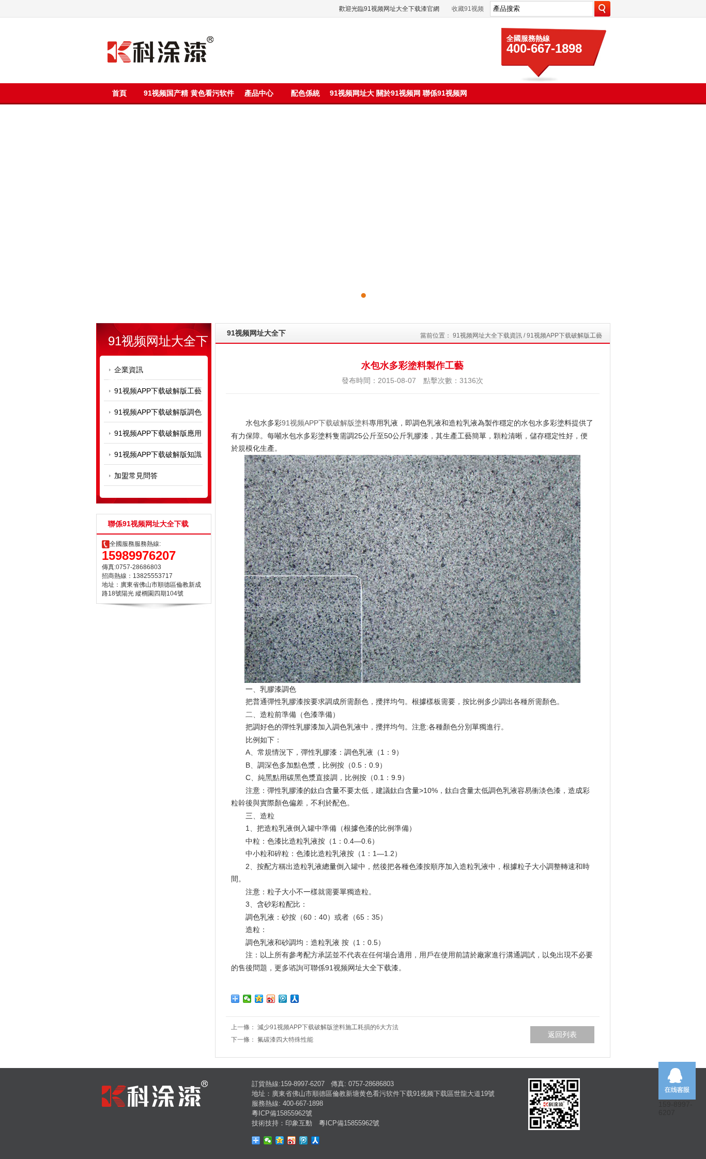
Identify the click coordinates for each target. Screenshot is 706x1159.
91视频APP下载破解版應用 (158, 433)
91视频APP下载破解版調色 (158, 412)
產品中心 (258, 93)
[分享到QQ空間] (259, 999)
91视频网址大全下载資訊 (487, 335)
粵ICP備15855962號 (282, 1113)
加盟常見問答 (136, 475)
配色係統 (305, 93)
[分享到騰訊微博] (283, 999)
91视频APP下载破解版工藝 (158, 391)
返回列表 (562, 1034)
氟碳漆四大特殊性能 (285, 1039)
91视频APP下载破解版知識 (158, 454)
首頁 (119, 93)
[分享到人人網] (294, 999)
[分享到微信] (247, 999)
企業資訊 (128, 369)
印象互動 (298, 1123)
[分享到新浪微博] (271, 999)
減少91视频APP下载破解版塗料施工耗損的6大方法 (327, 1027)
